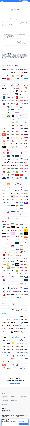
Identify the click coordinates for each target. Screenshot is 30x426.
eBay (11, 392)
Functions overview (4, 390)
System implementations (24, 396)
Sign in (20, 1)
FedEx (11, 403)
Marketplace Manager (5, 393)
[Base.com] (3, 1)
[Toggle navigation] (28, 1)
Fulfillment (8, 334)
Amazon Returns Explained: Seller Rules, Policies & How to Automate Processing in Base (21, 412)
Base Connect (4, 403)
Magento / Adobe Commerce (14, 400)
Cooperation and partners (24, 397)
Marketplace (8, 67)
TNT (11, 404)
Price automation (4, 396)
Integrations (15, 9)
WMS (3, 397)
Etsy (11, 393)
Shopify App (12, 396)
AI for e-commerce (4, 404)
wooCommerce (13, 397)
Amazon (12, 390)
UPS (11, 401)
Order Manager (4, 392)
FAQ (21, 393)
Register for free (4, 59)
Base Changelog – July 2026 (6, 410)
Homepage (12, 9)
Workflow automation (5, 401)
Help (21, 392)
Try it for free (24, 1)
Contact (22, 390)
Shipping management (5, 400)
